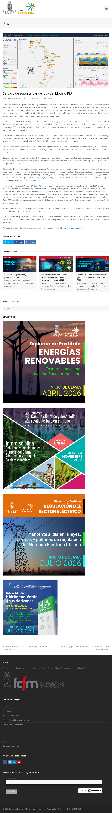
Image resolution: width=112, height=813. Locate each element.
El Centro (6, 706)
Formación (47, 98)
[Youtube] (19, 762)
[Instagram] (10, 762)
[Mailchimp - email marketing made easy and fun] (90, 792)
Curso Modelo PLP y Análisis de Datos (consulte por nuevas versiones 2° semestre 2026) (54, 277)
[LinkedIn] (14, 762)
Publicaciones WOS (11, 715)
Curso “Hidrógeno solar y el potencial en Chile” (16, 276)
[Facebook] (5, 762)
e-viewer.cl (75, 216)
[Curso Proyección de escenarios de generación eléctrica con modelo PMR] (92, 264)
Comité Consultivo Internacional (16, 720)
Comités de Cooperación (13, 724)
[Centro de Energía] (19, 9)
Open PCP (38, 186)
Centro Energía (32, 98)
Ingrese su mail (12, 778)
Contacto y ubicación (11, 746)
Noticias (6, 741)
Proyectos (7, 711)
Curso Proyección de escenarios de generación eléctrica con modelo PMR (92, 277)
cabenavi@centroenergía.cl (70, 228)
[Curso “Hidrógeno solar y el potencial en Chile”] (19, 264)
